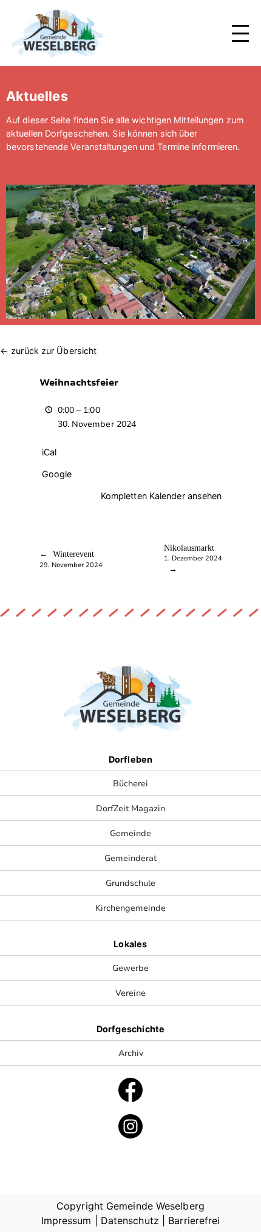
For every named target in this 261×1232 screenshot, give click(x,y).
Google (57, 474)
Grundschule (130, 883)
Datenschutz (130, 1220)
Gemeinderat (130, 858)
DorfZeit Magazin (130, 808)
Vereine (130, 993)
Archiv (130, 1053)
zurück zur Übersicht (54, 350)
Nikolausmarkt (193, 553)
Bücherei (130, 783)
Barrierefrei (194, 1220)
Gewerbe (130, 968)
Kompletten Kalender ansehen (161, 496)
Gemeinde (130, 833)
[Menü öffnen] (240, 33)
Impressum (66, 1220)
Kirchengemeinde (130, 908)
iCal (49, 452)
